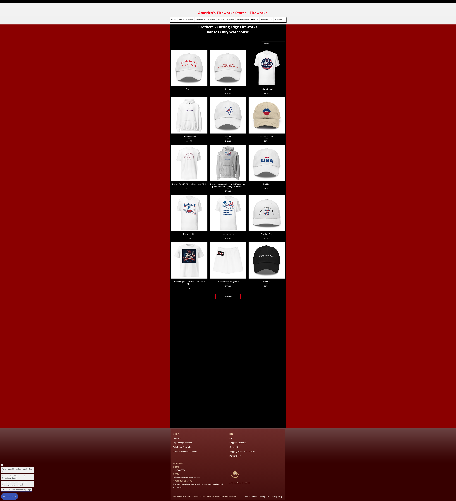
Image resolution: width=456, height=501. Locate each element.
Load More (228, 296)
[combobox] (273, 43)
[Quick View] (189, 68)
